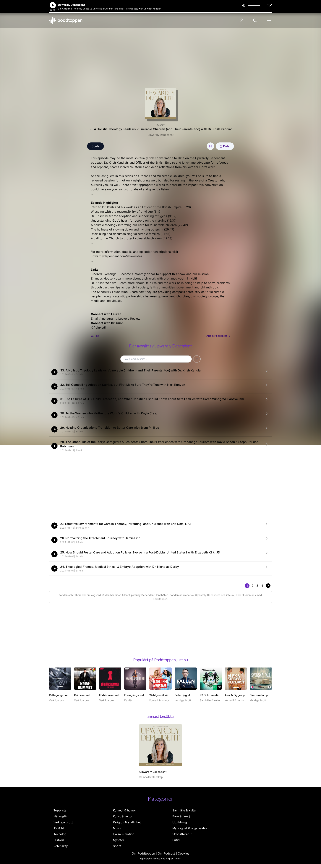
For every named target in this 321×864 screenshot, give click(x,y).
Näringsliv (60, 816)
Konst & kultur (122, 816)
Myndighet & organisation (190, 828)
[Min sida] (241, 20)
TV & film (60, 828)
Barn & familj (181, 816)
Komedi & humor (124, 810)
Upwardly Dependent (160, 134)
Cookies (183, 853)
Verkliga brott (63, 822)
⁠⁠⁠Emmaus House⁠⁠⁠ (102, 278)
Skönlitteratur (182, 834)
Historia (59, 840)
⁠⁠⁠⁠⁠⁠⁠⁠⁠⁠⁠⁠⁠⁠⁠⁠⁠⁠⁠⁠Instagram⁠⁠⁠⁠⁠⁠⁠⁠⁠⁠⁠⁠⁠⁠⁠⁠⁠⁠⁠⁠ (108, 318)
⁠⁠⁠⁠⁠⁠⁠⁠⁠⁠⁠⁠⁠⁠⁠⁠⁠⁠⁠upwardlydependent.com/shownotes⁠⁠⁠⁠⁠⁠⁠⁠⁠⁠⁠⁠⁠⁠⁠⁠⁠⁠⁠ (116, 256)
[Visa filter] (197, 359)
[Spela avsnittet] (54, 372)
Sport (117, 846)
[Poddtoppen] (65, 20)
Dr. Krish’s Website (103, 283)
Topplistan (61, 810)
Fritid (176, 840)
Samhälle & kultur (184, 810)
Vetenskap (61, 846)
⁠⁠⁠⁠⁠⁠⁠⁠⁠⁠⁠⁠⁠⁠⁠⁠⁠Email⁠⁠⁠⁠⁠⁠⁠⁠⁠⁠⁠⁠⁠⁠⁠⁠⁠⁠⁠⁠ (94, 318)
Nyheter (118, 840)
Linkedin (101, 327)
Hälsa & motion (123, 834)
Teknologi (60, 834)
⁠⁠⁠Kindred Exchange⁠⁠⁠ (103, 274)
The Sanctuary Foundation (109, 292)
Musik (117, 828)
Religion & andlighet (127, 822)
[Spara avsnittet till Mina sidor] (210, 146)
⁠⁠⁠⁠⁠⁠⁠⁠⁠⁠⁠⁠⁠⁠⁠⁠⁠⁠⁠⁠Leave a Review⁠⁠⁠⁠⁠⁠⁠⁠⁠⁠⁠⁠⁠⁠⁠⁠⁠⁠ (129, 318)
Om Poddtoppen (143, 853)
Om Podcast (166, 853)
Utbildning (179, 822)
